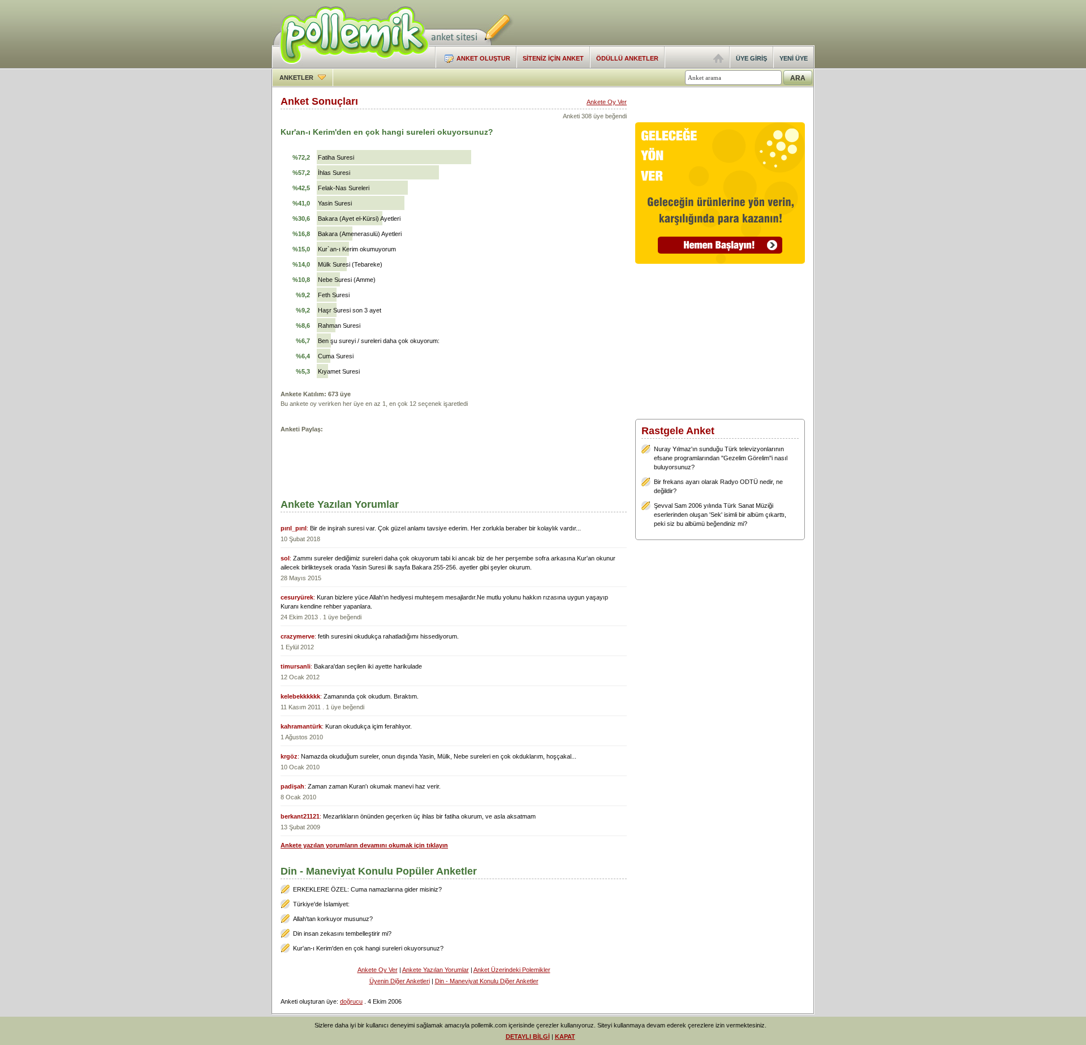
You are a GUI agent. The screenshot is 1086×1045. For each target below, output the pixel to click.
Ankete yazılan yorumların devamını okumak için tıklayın (364, 845)
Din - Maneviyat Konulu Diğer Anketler (486, 981)
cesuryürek (297, 597)
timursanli (296, 666)
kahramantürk (301, 726)
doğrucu (351, 1001)
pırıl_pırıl (294, 528)
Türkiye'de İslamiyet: (321, 904)
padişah (292, 786)
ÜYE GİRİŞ (751, 58)
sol (285, 558)
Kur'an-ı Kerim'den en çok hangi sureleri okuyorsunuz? (368, 948)
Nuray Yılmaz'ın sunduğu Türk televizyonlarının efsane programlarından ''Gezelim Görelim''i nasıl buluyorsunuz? (720, 458)
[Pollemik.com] (350, 65)
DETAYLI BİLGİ (528, 1036)
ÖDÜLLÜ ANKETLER (627, 58)
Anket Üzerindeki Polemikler (511, 969)
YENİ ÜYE (793, 58)
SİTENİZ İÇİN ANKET (553, 58)
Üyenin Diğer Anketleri (399, 981)
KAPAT (565, 1036)
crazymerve (297, 636)
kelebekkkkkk (300, 696)
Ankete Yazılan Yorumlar (435, 969)
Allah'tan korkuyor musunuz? (333, 918)
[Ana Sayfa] (718, 60)
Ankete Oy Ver (607, 101)
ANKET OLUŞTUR (483, 58)
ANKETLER (297, 77)
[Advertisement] (682, 23)
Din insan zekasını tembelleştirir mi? (342, 933)
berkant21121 (300, 816)
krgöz (289, 756)
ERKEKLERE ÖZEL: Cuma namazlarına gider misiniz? (367, 889)
